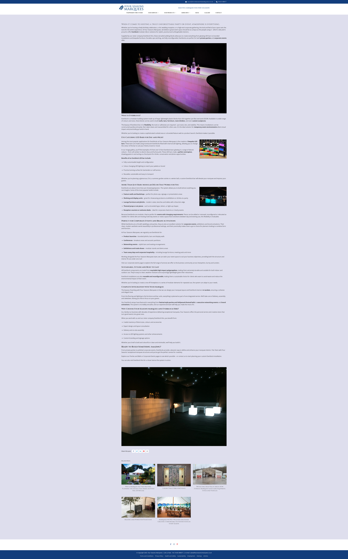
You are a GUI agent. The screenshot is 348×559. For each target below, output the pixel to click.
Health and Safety (170, 556)
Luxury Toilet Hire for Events (173, 488)
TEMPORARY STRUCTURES (134, 13)
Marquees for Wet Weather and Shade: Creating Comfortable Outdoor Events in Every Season (174, 522)
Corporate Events (149, 356)
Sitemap (199, 556)
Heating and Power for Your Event (138, 520)
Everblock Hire (148, 36)
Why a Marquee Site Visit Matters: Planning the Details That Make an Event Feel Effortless (138, 489)
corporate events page (135, 263)
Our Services (152, 13)
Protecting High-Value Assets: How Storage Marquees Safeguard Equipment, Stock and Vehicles (210, 489)
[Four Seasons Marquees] (174, 8)
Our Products (169, 13)
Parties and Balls (135, 356)
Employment (191, 556)
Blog (197, 13)
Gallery (207, 13)
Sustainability (181, 556)
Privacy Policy (159, 556)
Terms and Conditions (146, 556)
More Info (185, 13)
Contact (219, 13)
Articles (205, 556)
